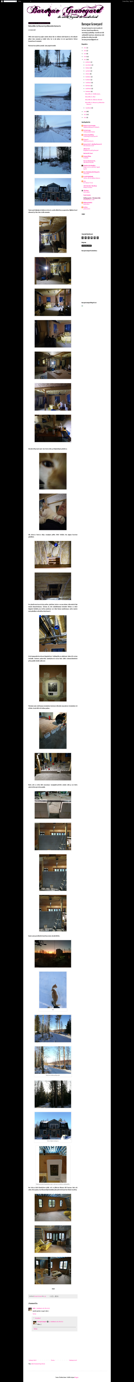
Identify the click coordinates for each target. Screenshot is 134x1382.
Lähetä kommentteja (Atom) (38, 1364)
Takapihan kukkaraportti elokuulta (91, 127)
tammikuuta (89, 108)
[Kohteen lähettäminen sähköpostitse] (51, 1296)
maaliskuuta (89, 88)
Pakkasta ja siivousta (88, 141)
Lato (84, 181)
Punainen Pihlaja (87, 156)
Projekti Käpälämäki (88, 176)
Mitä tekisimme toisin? (88, 145)
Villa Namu (86, 190)
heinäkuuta (88, 77)
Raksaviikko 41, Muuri (90, 97)
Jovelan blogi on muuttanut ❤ (90, 136)
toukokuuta (88, 82)
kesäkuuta (88, 79)
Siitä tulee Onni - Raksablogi (90, 186)
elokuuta (88, 74)
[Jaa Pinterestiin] (58, 1296)
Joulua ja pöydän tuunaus (89, 132)
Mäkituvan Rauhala (87, 202)
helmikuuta (88, 91)
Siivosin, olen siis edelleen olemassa (91, 178)
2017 (85, 59)
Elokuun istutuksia (87, 187)
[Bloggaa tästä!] (52, 1296)
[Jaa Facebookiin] (56, 1296)
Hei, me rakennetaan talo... (89, 161)
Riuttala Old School (88, 153)
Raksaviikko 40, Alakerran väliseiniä (93, 99)
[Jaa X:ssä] (54, 1296)
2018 (85, 56)
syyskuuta (88, 71)
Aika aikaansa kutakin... (88, 162)
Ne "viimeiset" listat (88, 183)
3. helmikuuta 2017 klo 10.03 (43, 1308)
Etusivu (53, 1360)
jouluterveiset (86, 209)
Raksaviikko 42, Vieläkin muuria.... (93, 94)
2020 (85, 50)
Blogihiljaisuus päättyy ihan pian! (90, 150)
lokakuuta (88, 68)
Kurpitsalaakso (87, 195)
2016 (85, 111)
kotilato (85, 207)
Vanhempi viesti (73, 1360)
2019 (85, 53)
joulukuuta (88, 62)
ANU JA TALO (86, 149)
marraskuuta (89, 65)
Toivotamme (86, 173)
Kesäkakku (85, 158)
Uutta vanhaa (86, 192)
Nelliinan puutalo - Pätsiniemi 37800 (91, 198)
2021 (85, 47)
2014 (85, 117)
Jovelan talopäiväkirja (88, 135)
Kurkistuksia (86, 204)
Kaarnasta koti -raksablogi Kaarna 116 (92, 144)
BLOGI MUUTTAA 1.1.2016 (88, 199)
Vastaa (34, 1314)
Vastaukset (38, 1318)
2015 (85, 114)
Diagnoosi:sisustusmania (89, 125)
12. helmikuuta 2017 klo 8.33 (56, 1321)
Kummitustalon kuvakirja (89, 165)
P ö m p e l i (85, 139)
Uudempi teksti (32, 1360)
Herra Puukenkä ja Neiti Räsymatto (91, 172)
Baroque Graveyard (41, 1321)
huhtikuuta (88, 85)
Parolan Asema (87, 130)
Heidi (34, 1308)
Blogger (76, 1377)
